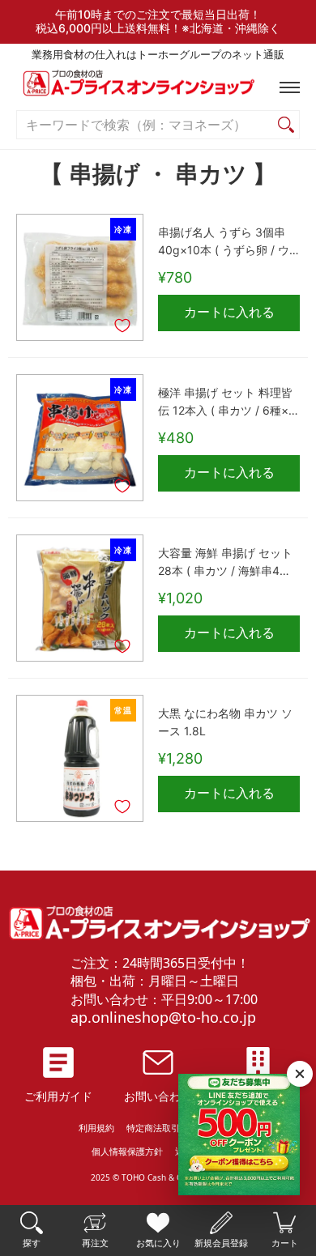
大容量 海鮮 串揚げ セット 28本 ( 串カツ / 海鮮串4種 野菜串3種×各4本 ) (225, 563)
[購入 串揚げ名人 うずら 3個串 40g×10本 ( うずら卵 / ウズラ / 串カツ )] (80, 277)
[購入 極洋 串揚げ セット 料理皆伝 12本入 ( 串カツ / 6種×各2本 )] (80, 437)
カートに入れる (229, 312)
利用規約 (96, 1128)
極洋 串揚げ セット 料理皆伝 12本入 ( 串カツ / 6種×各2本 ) (229, 403)
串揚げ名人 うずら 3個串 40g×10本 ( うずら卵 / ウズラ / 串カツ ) (223, 243)
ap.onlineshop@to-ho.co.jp (163, 1017)
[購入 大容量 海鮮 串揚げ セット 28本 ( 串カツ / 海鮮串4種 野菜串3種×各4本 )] (80, 598)
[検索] (286, 125)
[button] (286, 87)
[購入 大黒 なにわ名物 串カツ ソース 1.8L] (80, 758)
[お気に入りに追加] (122, 325)
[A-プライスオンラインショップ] (158, 87)
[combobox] (145, 125)
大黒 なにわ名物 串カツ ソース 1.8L (225, 722)
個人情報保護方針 (127, 1151)
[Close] (300, 1074)
